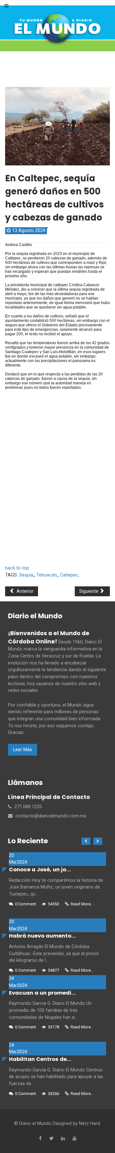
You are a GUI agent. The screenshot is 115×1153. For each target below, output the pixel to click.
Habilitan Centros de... (40, 1059)
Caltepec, (69, 575)
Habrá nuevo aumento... (42, 935)
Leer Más (22, 749)
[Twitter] (51, 1138)
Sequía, (26, 575)
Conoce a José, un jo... (40, 869)
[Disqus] (57, 476)
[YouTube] (74, 1138)
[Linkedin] (63, 1138)
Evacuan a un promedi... (42, 993)
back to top (17, 568)
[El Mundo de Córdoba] (57, 28)
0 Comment (25, 904)
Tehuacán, (47, 575)
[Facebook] (40, 1138)
